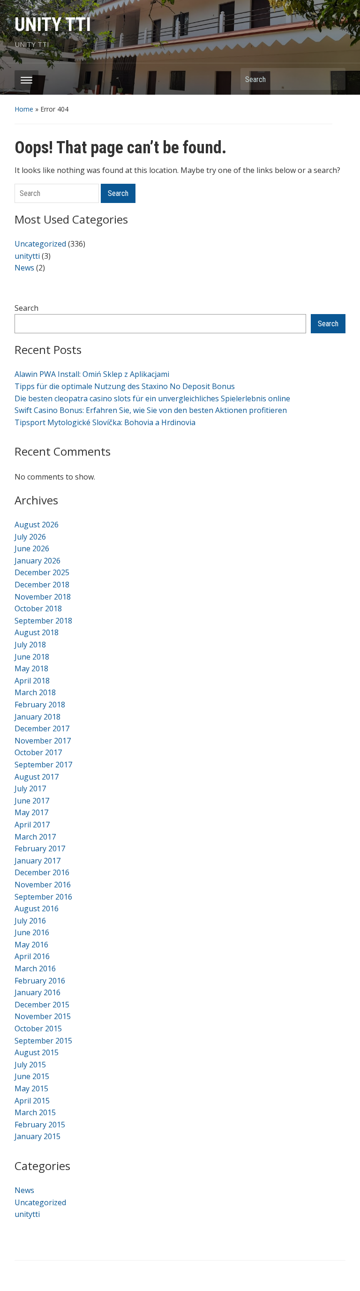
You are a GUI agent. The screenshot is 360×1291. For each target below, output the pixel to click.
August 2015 (37, 1052)
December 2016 (42, 872)
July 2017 (30, 788)
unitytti (27, 256)
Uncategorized (40, 244)
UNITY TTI (53, 25)
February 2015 (40, 1124)
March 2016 (35, 968)
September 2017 (43, 764)
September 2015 (43, 1041)
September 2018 (43, 620)
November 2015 (43, 1016)
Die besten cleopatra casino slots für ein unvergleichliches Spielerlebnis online (152, 398)
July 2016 (30, 921)
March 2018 (35, 692)
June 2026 (32, 548)
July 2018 (30, 644)
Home (24, 109)
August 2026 (37, 524)
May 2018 (31, 668)
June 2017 (32, 801)
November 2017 (43, 741)
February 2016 (40, 981)
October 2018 (38, 608)
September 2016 (43, 897)
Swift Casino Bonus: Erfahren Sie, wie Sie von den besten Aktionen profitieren (151, 410)
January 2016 (37, 992)
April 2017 (32, 824)
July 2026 (30, 537)
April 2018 (32, 681)
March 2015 (35, 1112)
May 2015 (31, 1088)
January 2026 (37, 560)
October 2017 (38, 752)
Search (334, 79)
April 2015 (32, 1101)
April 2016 (32, 956)
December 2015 (42, 1004)
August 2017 (37, 777)
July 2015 (30, 1064)
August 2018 (37, 632)
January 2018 (37, 717)
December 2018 (42, 584)
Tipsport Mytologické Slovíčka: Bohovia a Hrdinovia (105, 422)
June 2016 (32, 932)
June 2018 (32, 657)
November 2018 (43, 597)
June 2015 (32, 1076)
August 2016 (37, 908)
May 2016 (31, 944)
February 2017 (40, 848)
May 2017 (31, 812)
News (24, 268)
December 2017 (42, 728)
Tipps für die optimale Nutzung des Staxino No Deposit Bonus (125, 386)
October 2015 (38, 1028)
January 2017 (37, 861)
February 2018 (40, 704)
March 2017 (35, 837)
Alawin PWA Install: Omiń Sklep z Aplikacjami (92, 374)
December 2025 (42, 572)
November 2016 (43, 884)
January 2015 (37, 1136)
